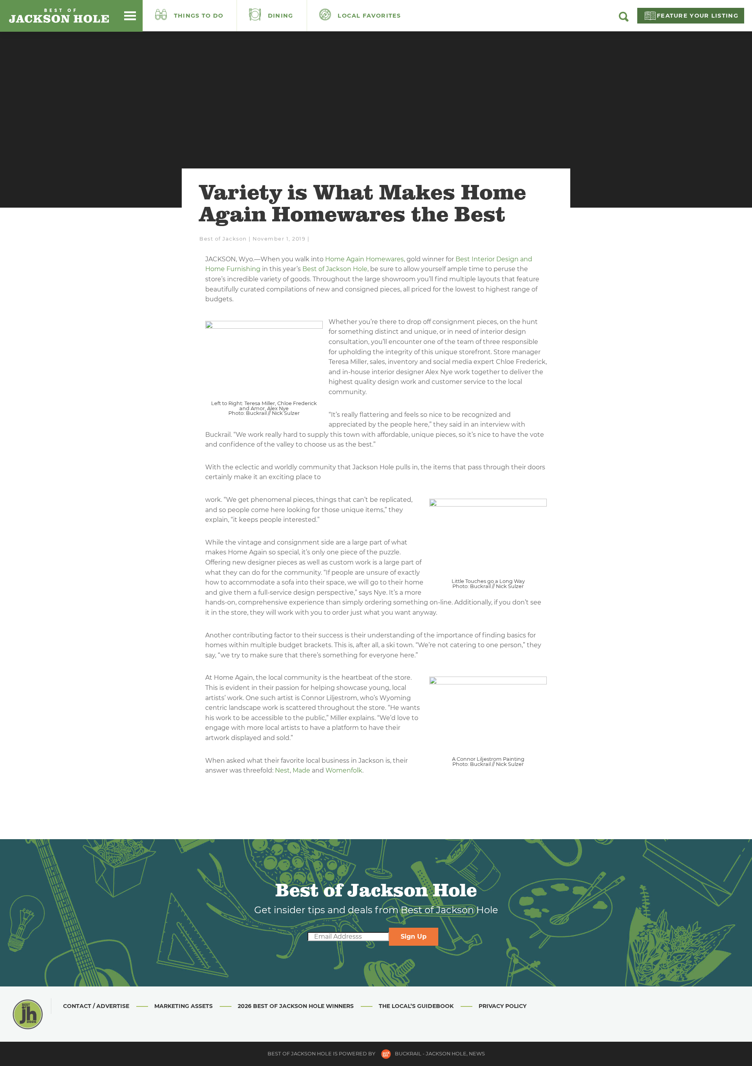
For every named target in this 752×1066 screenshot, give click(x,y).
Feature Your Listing (697, 15)
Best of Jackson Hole (334, 269)
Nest (282, 770)
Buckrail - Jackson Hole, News (440, 1054)
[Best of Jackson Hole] (59, 15)
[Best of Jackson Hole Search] (623, 19)
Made (301, 770)
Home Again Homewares (364, 259)
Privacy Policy (502, 1006)
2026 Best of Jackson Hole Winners (296, 1006)
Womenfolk (343, 770)
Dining (279, 15)
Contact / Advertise (96, 1006)
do (199, 15)
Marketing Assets (183, 1006)
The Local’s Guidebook (416, 1006)
